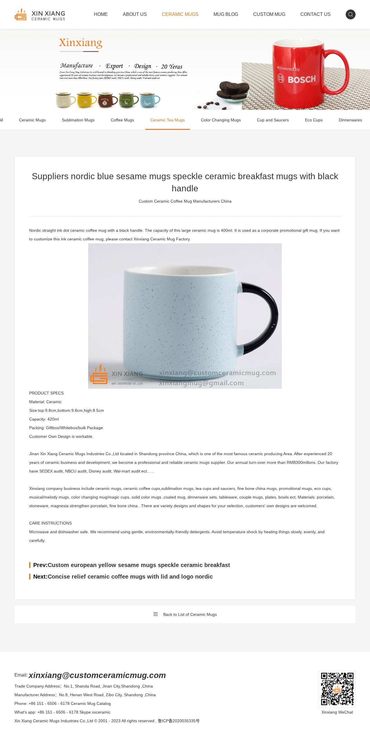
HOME (101, 14)
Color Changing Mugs (221, 120)
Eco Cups (314, 120)
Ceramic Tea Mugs (167, 120)
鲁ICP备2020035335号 (179, 720)
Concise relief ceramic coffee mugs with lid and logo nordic (130, 576)
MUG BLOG (226, 14)
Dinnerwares (350, 120)
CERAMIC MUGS (180, 14)
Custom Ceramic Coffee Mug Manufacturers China (185, 201)
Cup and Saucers (273, 120)
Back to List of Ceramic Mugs (190, 614)
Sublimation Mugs (78, 120)
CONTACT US (315, 14)
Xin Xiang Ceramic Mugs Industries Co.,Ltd (53, 720)
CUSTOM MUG (269, 14)
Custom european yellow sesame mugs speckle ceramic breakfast (139, 565)
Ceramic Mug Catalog (91, 703)
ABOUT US (135, 14)
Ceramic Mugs (32, 120)
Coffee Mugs (122, 120)
